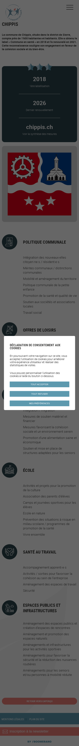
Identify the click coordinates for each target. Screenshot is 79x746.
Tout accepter (39, 384)
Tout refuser (39, 394)
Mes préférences (39, 403)
